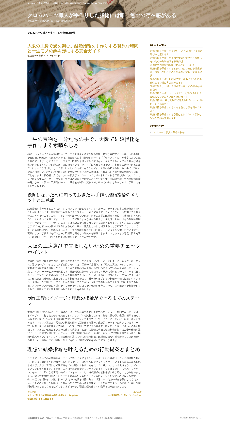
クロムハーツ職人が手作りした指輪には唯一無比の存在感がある (101, 15)
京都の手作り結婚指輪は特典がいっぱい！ (172, 65)
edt (36, 55)
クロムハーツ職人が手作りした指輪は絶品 (51, 32)
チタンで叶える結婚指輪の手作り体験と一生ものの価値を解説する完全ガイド (52, 395)
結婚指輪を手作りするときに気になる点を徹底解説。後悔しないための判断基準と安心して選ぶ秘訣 (176, 72)
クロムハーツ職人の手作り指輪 (168, 132)
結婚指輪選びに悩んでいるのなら (124, 394)
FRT (201, 418)
